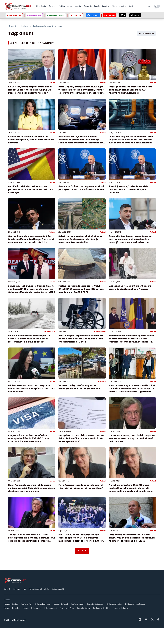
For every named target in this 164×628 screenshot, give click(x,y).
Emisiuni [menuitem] (52, 6)
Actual (52, 83)
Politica (102, 182)
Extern (153, 282)
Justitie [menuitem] (78, 6)
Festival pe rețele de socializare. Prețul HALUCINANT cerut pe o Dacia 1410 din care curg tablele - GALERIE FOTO (81, 289)
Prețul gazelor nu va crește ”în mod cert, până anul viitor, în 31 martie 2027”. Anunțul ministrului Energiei (130, 89)
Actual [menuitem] (70, 6)
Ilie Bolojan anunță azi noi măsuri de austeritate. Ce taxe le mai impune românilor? (128, 189)
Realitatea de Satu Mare (101, 608)
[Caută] (149, 6)
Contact (7, 589)
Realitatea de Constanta (31, 608)
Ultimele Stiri (49, 331)
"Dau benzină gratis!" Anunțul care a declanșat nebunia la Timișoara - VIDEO (80, 387)
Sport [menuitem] (131, 6)
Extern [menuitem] (114, 6)
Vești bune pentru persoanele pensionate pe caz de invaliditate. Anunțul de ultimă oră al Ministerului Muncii (80, 338)
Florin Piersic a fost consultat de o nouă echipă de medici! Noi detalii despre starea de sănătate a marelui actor (31, 488)
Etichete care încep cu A (43, 26)
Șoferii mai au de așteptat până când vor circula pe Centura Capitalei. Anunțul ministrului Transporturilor (80, 239)
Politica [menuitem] (62, 6)
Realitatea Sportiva (11, 604)
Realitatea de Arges (67, 608)
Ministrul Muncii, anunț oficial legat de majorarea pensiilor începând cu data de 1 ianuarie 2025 (31, 388)
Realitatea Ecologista (42, 604)
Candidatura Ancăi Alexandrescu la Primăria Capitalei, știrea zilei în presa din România (31, 139)
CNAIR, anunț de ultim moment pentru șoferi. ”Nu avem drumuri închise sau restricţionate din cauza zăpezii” (29, 338)
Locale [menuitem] (97, 6)
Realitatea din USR (77, 604)
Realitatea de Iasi (83, 608)
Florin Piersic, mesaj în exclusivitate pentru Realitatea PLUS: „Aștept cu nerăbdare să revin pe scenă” (132, 438)
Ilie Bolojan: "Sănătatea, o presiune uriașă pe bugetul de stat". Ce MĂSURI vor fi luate (81, 188)
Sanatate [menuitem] (105, 6)
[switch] (157, 6)
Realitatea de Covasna (95, 604)
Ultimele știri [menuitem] (41, 6)
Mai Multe (82, 550)
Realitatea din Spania (120, 608)
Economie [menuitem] (88, 6)
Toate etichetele (148, 33)
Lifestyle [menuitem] (122, 6)
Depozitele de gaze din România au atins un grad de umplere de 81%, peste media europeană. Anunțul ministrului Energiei (131, 139)
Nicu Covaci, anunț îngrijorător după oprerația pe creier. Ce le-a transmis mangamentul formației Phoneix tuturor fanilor (80, 539)
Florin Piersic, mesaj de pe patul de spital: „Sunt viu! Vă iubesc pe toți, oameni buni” (80, 487)
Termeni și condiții (19, 589)
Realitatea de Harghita (12, 608)
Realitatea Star (26, 604)
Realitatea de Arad (50, 608)
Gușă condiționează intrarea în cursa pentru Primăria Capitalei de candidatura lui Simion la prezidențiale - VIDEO (132, 537)
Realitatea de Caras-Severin (135, 604)
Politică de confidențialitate (39, 589)
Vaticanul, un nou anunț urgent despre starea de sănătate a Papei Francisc (130, 287)
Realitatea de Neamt (60, 604)
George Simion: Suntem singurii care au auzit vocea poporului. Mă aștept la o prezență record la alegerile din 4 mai (130, 239)
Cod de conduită (58, 589)
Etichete (24, 26)
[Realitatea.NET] (18, 6)
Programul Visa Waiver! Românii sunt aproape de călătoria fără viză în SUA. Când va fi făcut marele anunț (28, 438)
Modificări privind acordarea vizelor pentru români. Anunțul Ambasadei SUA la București (31, 189)
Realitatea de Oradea (114, 604)
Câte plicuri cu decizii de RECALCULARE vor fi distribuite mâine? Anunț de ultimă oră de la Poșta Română (81, 438)
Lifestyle (102, 381)
